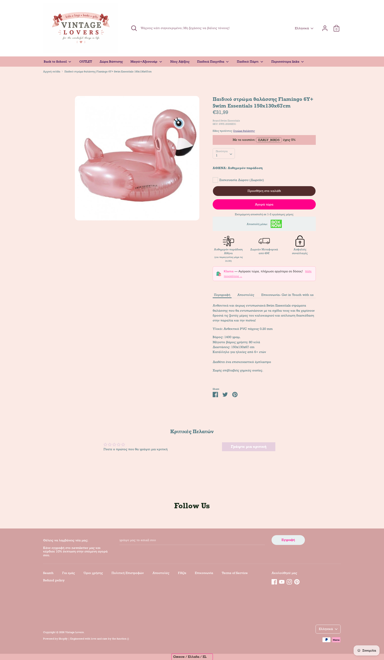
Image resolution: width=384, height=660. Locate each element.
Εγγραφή (288, 540)
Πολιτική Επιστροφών (128, 573)
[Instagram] (289, 581)
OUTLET (85, 62)
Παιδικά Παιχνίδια (211, 62)
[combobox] (224, 153)
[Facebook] (274, 581)
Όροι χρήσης (93, 573)
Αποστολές (245, 295)
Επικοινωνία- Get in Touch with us (287, 295)
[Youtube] (281, 581)
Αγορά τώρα (264, 204)
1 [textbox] (217, 155)
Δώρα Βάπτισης (111, 62)
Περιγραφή (222, 295)
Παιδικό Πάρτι (248, 62)
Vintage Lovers (74, 632)
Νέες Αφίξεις (180, 62)
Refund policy (54, 580)
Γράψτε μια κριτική (248, 446)
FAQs (182, 573)
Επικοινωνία (204, 573)
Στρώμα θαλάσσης (244, 130)
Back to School (56, 62)
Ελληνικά (302, 28)
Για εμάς (68, 573)
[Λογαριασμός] (324, 26)
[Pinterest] (297, 581)
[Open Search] (134, 28)
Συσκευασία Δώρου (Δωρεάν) (241, 180)
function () (123, 638)
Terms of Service (235, 573)
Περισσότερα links (285, 62)
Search (48, 573)
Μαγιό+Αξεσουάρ (144, 62)
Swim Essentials (230, 120)
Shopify (63, 638)
